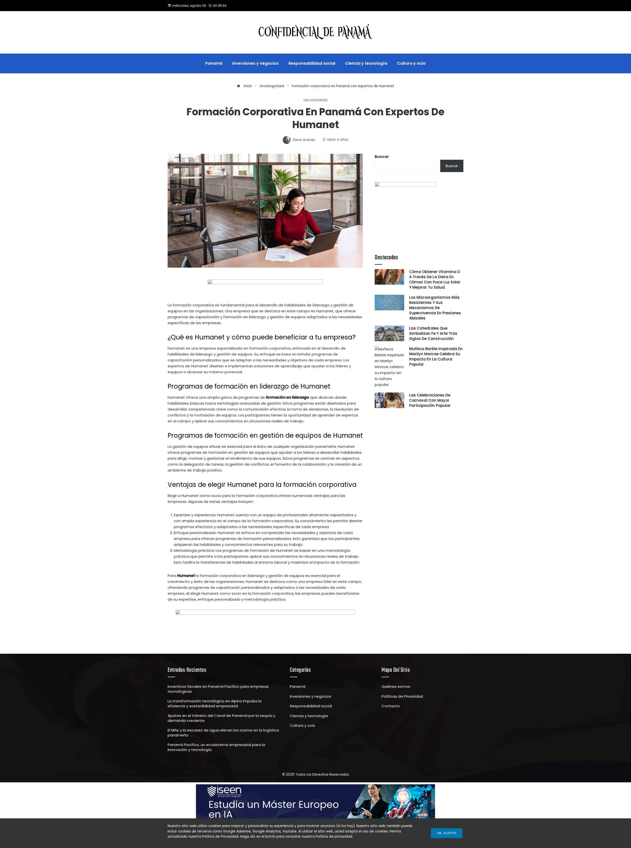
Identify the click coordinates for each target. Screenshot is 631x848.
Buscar (382, 156)
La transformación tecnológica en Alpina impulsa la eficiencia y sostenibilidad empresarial (215, 703)
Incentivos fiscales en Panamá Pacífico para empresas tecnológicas (218, 689)
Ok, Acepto (446, 833)
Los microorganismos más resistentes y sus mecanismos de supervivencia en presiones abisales (435, 308)
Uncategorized (315, 100)
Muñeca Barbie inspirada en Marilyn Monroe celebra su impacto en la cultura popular (436, 356)
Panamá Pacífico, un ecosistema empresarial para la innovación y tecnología (216, 747)
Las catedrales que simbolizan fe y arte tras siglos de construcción (433, 333)
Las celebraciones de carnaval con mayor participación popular (430, 400)
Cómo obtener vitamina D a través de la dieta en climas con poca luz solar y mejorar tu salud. (434, 279)
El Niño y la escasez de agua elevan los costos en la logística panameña (223, 733)
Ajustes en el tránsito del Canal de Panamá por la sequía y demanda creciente (221, 718)
